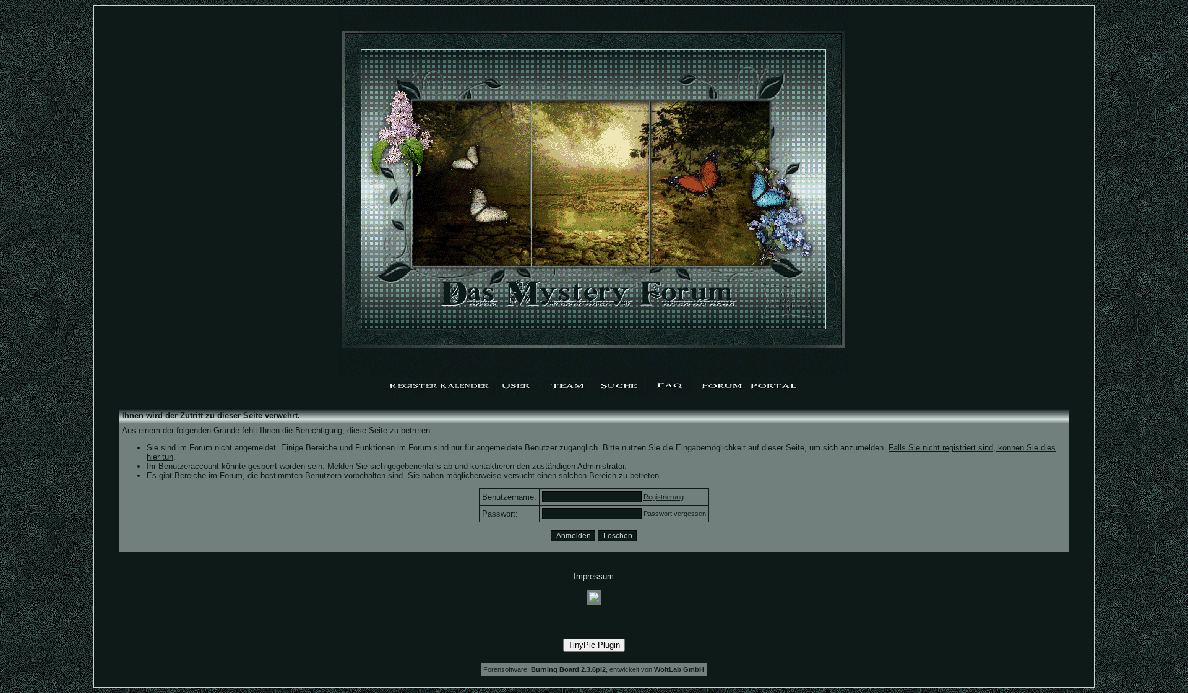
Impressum (594, 576)
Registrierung (664, 497)
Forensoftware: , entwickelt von (593, 669)
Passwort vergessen (675, 513)
